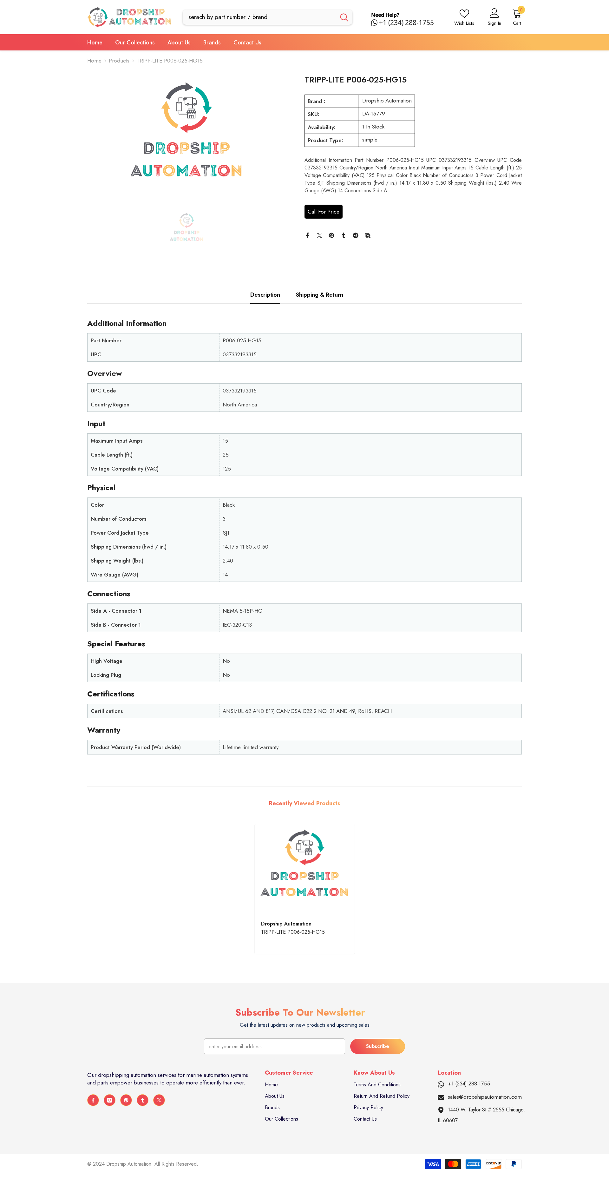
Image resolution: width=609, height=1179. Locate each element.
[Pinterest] (331, 235)
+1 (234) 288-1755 (406, 22)
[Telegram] (355, 235)
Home (94, 60)
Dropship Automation (387, 100)
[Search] (267, 17)
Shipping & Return (319, 295)
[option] (186, 138)
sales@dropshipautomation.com (485, 1097)
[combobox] (259, 17)
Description (265, 295)
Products (119, 60)
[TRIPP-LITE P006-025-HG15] (305, 869)
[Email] (367, 235)
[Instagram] (109, 1100)
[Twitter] (319, 235)
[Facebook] (307, 235)
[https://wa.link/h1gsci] (375, 22)
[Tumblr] (343, 235)
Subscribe (377, 1046)
